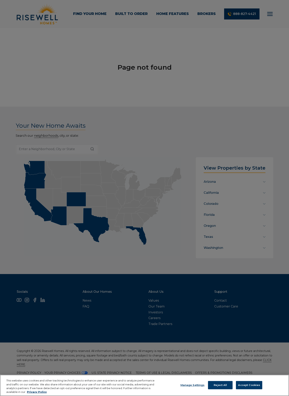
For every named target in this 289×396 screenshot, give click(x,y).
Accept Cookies (249, 385)
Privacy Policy (37, 391)
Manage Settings (192, 385)
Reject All (220, 385)
